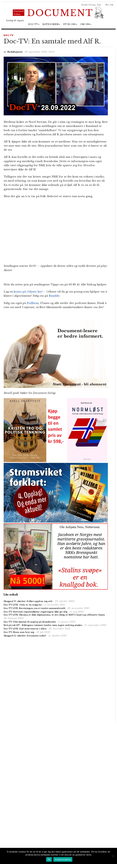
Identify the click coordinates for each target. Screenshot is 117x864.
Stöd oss (69, 24)
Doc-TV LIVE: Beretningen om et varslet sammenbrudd (34, 608)
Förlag (92, 5)
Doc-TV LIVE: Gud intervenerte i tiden (25, 628)
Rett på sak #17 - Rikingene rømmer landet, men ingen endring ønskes (43, 625)
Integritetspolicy (63, 859)
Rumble (54, 295)
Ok (49, 859)
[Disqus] (56, 679)
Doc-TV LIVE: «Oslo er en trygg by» (23, 604)
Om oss (85, 24)
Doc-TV (33, 24)
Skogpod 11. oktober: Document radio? (25, 635)
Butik (84, 5)
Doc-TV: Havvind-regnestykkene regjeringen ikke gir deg (35, 611)
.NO (107, 5)
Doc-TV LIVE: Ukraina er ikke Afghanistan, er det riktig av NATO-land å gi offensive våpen (54, 615)
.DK (111, 5)
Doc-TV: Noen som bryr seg (19, 632)
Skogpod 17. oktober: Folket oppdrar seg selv (28, 601)
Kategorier (51, 24)
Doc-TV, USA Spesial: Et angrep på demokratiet (30, 622)
